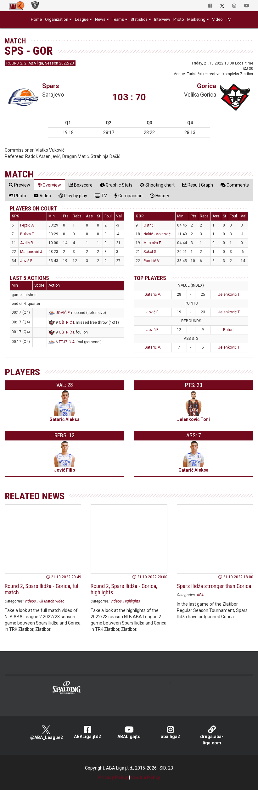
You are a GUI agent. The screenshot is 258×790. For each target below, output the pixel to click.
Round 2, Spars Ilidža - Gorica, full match (42, 589)
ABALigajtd (129, 736)
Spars (50, 86)
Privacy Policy (113, 777)
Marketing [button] (196, 19)
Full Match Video (50, 601)
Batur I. (229, 330)
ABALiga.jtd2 (87, 736)
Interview (162, 19)
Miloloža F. (152, 243)
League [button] (81, 19)
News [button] (100, 19)
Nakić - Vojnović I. (158, 234)
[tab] (19, 184)
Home (36, 19)
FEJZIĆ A (67, 342)
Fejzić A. (27, 225)
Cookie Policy (145, 777)
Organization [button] (56, 19)
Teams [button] (118, 19)
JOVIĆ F (62, 313)
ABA (200, 595)
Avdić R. (27, 243)
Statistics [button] (139, 19)
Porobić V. (151, 261)
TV (228, 19)
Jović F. (26, 261)
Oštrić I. (149, 225)
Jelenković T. (229, 294)
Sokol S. (150, 251)
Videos (30, 601)
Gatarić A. (152, 294)
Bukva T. (27, 234)
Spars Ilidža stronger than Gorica (214, 586)
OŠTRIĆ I (66, 322)
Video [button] (217, 19)
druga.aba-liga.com (211, 739)
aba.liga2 (170, 736)
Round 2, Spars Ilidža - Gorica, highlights (124, 589)
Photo (178, 19)
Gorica (206, 86)
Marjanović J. (31, 251)
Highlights (131, 601)
